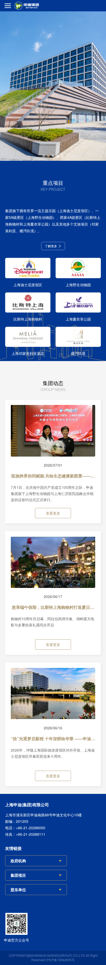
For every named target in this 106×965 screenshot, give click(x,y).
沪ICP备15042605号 (60, 960)
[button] (43, 156)
